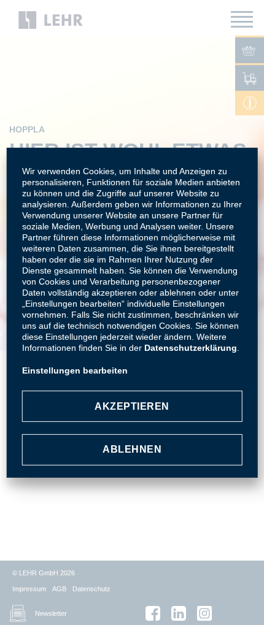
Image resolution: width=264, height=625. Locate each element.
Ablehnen (132, 449)
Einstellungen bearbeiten (75, 370)
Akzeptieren (132, 406)
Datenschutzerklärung (190, 348)
